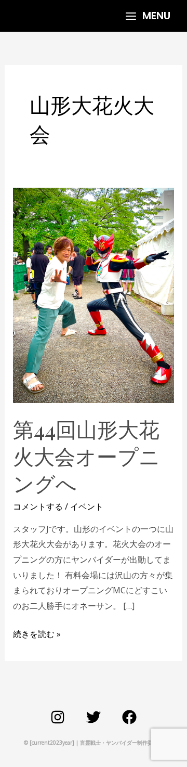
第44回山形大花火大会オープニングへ (86, 456)
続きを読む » (37, 633)
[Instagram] (57, 717)
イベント (86, 506)
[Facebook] (129, 717)
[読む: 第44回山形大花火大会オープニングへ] (94, 295)
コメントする (38, 506)
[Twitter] (93, 717)
